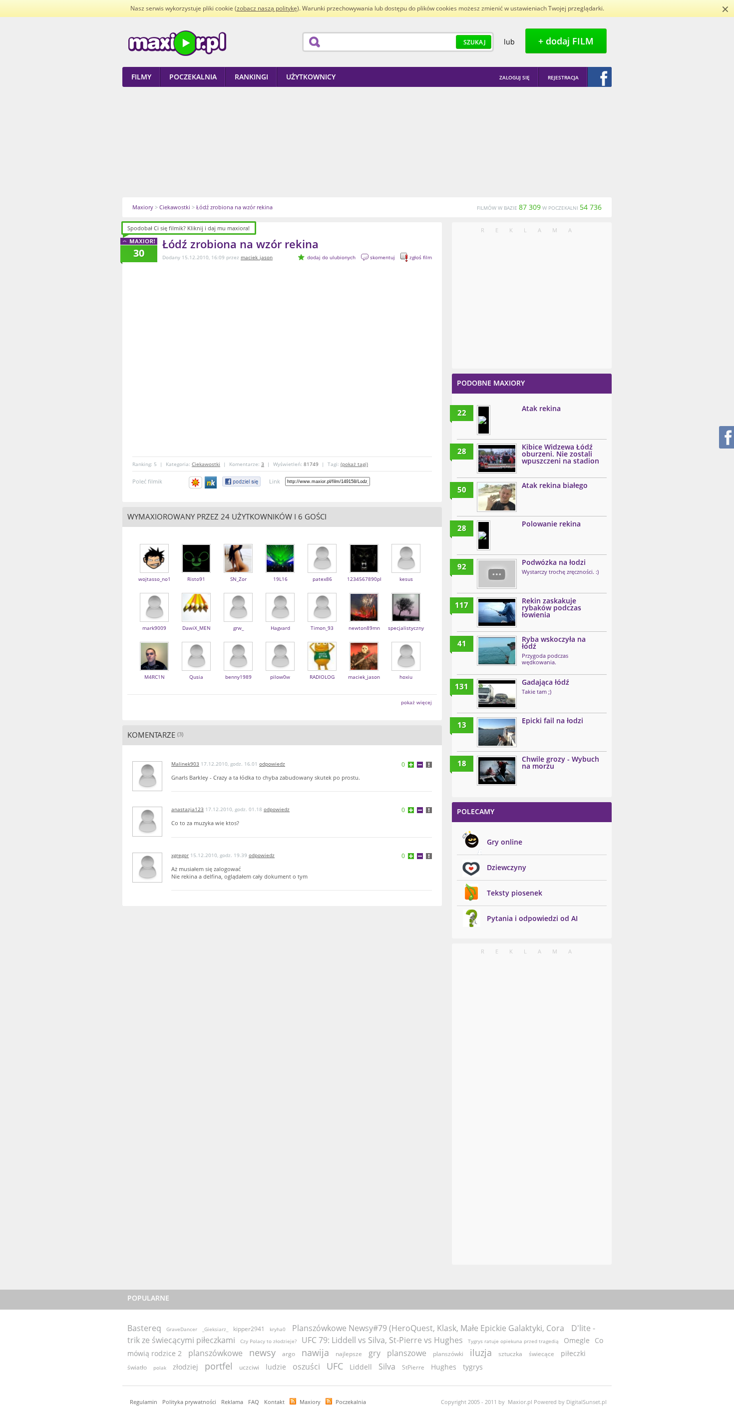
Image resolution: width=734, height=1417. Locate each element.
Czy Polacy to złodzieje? (268, 1341)
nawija (315, 1353)
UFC (335, 1366)
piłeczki (573, 1353)
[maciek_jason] (364, 668)
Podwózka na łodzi (554, 562)
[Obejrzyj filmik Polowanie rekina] (483, 535)
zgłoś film (420, 257)
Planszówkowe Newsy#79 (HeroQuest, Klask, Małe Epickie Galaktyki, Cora (429, 1328)
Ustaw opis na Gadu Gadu (195, 482)
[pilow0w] (280, 668)
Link (274, 481)
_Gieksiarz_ (215, 1329)
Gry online (504, 842)
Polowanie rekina (551, 523)
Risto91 (196, 578)
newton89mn (364, 627)
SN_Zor (238, 578)
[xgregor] (147, 880)
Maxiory (310, 1402)
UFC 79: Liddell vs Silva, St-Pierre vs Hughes (382, 1340)
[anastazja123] (147, 834)
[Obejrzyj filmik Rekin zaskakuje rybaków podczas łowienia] (497, 612)
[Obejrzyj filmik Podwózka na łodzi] (497, 574)
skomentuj (382, 257)
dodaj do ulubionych (331, 257)
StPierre (413, 1367)
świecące (541, 1354)
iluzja (481, 1353)
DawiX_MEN (196, 627)
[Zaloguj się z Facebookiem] (600, 77)
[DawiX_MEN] (196, 619)
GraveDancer (181, 1329)
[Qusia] (196, 668)
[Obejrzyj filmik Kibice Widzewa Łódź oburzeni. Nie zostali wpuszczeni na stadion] (497, 458)
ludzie (276, 1367)
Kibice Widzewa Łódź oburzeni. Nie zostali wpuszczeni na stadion (560, 454)
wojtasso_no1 (154, 578)
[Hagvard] (280, 619)
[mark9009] (154, 619)
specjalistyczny (406, 627)
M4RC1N (154, 676)
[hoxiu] (405, 668)
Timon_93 (322, 627)
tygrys (473, 1367)
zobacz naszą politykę (267, 8)
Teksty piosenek (514, 893)
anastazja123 (187, 809)
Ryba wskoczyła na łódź (554, 642)
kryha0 (278, 1329)
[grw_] (238, 619)
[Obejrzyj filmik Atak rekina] (483, 420)
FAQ (253, 1402)
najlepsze (349, 1354)
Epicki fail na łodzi (552, 720)
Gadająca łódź (545, 682)
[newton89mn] (364, 619)
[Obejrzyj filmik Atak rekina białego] (497, 497)
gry (374, 1353)
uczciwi (249, 1367)
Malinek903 (185, 763)
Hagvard (280, 627)
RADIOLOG (322, 676)
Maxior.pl (177, 43)
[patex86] (322, 570)
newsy (262, 1353)
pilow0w (280, 676)
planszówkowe (215, 1353)
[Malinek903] (147, 789)
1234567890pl (364, 578)
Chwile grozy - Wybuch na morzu (560, 762)
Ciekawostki (206, 464)
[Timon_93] (322, 619)
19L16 (280, 578)
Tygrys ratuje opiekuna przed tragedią (513, 1341)
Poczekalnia (351, 1402)
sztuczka (510, 1354)
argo (288, 1354)
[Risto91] (196, 570)
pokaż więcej (416, 702)
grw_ (238, 627)
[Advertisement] (367, 142)
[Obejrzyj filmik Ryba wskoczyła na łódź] (497, 651)
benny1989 (238, 676)
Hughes (443, 1367)
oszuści (306, 1366)
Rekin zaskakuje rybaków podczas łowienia (551, 607)
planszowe (406, 1353)
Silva (386, 1366)
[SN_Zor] (238, 570)
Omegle (577, 1340)
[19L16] (280, 570)
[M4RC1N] (154, 668)
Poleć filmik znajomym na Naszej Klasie (211, 482)
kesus (406, 578)
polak (159, 1367)
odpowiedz (272, 763)
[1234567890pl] (364, 570)
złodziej (185, 1367)
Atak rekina (541, 408)
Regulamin (143, 1402)
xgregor (180, 855)
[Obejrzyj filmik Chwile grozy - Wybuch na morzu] (497, 771)
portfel (219, 1366)
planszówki (448, 1354)
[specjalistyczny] (405, 619)
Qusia (196, 676)
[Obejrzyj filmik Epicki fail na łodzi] (497, 732)
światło (137, 1367)
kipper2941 (249, 1329)
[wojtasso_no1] (154, 570)
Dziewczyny (506, 867)
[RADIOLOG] (322, 668)
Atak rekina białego (555, 485)
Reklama (232, 1402)
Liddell (361, 1367)
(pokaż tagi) (354, 464)
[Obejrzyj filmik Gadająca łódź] (497, 694)
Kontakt (274, 1402)
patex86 (322, 578)
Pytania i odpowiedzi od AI (532, 918)
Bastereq (144, 1328)
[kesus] (405, 570)
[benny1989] (238, 668)
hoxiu (405, 676)
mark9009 (154, 627)
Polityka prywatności (189, 1402)
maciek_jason (257, 257)
